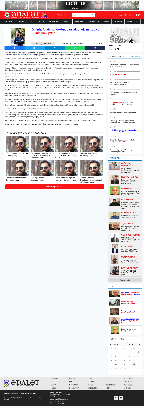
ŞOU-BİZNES (110, 385)
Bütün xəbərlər (135, 56)
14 (120, 45)
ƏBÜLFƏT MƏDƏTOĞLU (127, 164)
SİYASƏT (21, 21)
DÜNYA (32, 21)
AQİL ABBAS (127, 224)
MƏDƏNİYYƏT (94, 21)
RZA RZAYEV (127, 200)
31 (118, 49)
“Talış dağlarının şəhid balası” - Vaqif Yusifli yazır (130, 261)
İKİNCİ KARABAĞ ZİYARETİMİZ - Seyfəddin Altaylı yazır (130, 239)
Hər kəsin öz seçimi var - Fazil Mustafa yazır (130, 216)
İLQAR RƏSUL (127, 246)
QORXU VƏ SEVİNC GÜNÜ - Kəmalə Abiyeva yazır (130, 272)
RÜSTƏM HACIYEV (129, 177)
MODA (108, 388)
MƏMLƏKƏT (79, 21)
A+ (100, 43)
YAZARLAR (118, 21)
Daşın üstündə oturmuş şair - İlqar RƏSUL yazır (129, 250)
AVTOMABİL (128, 379)
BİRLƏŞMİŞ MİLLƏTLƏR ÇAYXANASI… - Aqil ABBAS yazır (130, 228)
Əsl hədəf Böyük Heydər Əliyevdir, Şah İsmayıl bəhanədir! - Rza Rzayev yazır (130, 205)
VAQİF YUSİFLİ (128, 257)
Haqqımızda (122, 15)
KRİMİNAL (66, 21)
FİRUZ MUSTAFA (128, 213)
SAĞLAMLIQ (128, 382)
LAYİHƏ (108, 382)
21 (123, 45)
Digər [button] (130, 21)
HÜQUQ (42, 21)
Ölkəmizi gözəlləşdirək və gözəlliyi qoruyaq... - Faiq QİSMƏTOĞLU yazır (130, 193)
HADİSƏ (90, 385)
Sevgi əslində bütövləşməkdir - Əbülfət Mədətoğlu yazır (130, 170)
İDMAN (106, 21)
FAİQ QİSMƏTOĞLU (130, 188)
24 (115, 49)
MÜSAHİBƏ (53, 21)
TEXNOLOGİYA (129, 385)
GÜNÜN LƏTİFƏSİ (94, 388)
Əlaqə (131, 15)
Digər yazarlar (125, 280)
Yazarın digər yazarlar (54, 187)
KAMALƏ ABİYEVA (129, 268)
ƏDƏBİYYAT (110, 379)
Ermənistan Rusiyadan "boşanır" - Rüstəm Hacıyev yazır (129, 181)
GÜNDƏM (9, 21)
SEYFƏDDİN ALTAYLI (130, 235)
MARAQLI (127, 388)
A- (95, 44)
